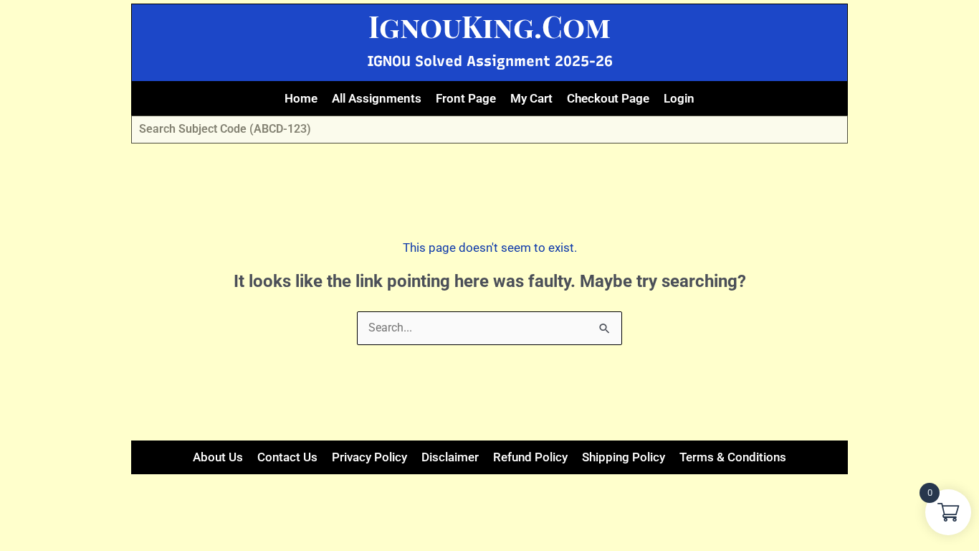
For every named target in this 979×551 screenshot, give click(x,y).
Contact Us (287, 457)
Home (301, 98)
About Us (218, 457)
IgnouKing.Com (489, 25)
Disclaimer (450, 457)
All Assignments (376, 98)
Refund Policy (530, 457)
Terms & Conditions (732, 457)
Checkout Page (608, 98)
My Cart (531, 98)
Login (679, 98)
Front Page (466, 98)
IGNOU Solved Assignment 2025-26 (490, 61)
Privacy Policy (369, 457)
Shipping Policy (623, 457)
